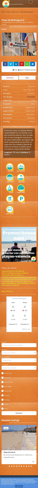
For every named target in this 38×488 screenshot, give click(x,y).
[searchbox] (19, 360)
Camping (6, 400)
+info (29, 329)
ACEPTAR (19, 486)
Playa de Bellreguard (26, 12)
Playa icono (15, 12)
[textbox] (19, 353)
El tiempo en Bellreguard (19, 298)
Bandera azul (8, 373)
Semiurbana (31, 97)
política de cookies (20, 483)
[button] (7, 466)
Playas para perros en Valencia (13, 271)
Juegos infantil (8, 382)
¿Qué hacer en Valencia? (10, 285)
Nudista (6, 404)
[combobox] (19, 353)
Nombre (4, 342)
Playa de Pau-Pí (9, 452)
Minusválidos (8, 386)
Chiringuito (7, 378)
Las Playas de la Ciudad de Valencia (15, 277)
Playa (8, 12)
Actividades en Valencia (14, 283)
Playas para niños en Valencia (12, 275)
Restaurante (7, 391)
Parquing (6, 395)
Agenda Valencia (29, 283)
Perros (6, 409)
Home (3, 12)
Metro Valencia (7, 291)
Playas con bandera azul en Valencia (15, 273)
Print (15, 70)
